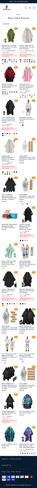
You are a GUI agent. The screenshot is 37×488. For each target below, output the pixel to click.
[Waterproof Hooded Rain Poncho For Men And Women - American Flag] (16, 62)
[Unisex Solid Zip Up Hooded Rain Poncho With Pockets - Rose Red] (25, 62)
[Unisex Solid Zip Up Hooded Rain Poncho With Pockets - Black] (20, 60)
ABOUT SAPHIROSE (12, 459)
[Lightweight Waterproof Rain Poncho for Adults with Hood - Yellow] (12, 172)
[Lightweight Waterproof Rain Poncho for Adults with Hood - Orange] (3, 174)
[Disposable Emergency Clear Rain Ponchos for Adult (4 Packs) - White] (20, 204)
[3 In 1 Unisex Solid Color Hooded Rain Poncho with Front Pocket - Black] (3, 133)
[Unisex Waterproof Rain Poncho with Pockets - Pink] (16, 303)
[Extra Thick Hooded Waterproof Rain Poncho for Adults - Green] (3, 268)
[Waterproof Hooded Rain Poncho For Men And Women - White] (7, 60)
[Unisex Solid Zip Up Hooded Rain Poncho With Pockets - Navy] (29, 60)
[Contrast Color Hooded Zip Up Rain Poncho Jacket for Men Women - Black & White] (22, 95)
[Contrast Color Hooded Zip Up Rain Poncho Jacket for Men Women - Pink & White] (20, 95)
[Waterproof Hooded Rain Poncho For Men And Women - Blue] (7, 62)
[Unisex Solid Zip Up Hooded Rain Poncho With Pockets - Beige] (22, 60)
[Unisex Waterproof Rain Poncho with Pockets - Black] (3, 303)
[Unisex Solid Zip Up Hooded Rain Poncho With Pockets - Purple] (32, 62)
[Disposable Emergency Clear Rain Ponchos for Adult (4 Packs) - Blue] (22, 204)
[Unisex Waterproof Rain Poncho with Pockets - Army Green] (14, 303)
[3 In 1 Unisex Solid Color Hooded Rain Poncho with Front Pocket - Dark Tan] (14, 133)
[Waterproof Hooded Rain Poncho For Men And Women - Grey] (14, 60)
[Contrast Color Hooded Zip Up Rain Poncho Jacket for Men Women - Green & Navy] (29, 95)
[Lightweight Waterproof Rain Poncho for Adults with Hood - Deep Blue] (7, 172)
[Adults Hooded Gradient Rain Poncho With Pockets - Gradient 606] (12, 92)
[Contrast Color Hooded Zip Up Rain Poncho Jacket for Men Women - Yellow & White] (29, 97)
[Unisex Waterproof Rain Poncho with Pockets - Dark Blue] (7, 303)
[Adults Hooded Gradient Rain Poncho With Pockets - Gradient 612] (5, 94)
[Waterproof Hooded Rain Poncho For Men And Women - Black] (5, 60)
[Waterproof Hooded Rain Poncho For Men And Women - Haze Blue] (5, 62)
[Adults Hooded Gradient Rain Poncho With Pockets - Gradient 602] (5, 92)
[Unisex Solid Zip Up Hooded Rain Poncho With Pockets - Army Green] (27, 60)
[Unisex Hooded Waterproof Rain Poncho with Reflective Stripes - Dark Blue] (22, 240)
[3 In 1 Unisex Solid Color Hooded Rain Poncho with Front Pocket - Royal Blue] (7, 133)
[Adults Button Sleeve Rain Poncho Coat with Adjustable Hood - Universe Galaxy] (22, 453)
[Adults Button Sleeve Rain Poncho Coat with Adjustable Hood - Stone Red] (32, 453)
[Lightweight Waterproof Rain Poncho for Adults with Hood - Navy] (16, 172)
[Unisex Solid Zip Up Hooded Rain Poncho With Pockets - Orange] (32, 60)
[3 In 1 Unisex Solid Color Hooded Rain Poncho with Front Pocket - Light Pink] (5, 135)
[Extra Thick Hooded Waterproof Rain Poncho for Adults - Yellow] (5, 268)
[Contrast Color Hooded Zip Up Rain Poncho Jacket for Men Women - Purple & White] (25, 95)
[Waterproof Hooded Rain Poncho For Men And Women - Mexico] (3, 63)
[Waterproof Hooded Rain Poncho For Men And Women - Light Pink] (16, 60)
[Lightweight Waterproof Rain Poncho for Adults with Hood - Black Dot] (7, 174)
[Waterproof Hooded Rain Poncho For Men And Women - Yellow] (3, 62)
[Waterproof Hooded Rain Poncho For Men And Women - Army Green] (3, 60)
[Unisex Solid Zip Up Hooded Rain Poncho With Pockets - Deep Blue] (25, 60)
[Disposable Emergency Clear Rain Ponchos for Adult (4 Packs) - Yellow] (25, 204)
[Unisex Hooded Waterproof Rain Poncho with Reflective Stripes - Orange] (25, 240)
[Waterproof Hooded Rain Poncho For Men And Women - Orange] (12, 60)
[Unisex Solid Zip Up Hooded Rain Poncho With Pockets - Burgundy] (34, 62)
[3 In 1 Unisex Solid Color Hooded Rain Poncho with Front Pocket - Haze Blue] (3, 135)
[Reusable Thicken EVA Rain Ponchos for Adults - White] (20, 125)
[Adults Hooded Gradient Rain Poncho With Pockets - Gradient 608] (16, 92)
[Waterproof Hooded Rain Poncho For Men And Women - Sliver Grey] (12, 62)
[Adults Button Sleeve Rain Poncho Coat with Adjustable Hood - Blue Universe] (20, 453)
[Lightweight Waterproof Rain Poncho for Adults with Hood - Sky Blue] (14, 172)
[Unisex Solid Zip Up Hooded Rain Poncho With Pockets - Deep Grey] (29, 62)
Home (18, 14)
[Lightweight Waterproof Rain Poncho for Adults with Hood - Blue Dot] (9, 174)
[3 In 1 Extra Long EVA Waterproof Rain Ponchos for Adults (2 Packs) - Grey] (5, 363)
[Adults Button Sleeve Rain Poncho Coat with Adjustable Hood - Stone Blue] (29, 453)
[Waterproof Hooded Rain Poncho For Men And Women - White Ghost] (9, 62)
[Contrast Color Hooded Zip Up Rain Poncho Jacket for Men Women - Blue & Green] (32, 97)
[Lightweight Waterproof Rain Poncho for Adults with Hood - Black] (3, 172)
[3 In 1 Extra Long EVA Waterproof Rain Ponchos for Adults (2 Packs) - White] (3, 363)
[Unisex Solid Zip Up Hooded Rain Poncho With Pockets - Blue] (20, 62)
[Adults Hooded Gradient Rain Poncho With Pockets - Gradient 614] (7, 94)
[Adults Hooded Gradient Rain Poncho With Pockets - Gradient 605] (9, 92)
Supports (6, 465)
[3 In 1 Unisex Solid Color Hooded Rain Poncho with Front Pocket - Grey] (9, 133)
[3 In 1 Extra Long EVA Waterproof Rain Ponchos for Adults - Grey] (22, 361)
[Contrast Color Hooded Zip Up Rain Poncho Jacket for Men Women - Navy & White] (20, 97)
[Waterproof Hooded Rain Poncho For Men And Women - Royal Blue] (9, 60)
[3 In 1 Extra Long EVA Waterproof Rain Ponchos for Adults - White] (20, 361)
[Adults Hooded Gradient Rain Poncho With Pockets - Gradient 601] (3, 92)
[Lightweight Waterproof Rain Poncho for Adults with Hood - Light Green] (9, 172)
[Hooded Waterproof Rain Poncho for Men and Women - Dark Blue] (22, 303)
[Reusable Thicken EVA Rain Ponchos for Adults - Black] (22, 125)
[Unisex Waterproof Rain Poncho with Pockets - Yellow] (5, 305)
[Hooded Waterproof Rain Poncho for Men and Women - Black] (20, 303)
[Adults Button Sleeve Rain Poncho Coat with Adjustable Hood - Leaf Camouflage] (34, 453)
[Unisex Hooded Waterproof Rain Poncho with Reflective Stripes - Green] (27, 240)
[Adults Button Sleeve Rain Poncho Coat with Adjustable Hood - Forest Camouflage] (25, 453)
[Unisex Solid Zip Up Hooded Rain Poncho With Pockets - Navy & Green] (27, 62)
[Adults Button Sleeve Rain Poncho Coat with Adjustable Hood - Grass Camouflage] (27, 453)
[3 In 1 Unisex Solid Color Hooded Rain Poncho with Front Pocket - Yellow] (12, 133)
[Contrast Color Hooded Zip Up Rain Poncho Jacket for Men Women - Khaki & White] (32, 95)
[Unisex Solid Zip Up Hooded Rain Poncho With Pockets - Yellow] (22, 62)
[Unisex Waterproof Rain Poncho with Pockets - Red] (3, 305)
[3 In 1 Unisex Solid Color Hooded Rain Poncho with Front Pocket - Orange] (5, 133)
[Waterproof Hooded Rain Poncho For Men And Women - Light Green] (14, 62)
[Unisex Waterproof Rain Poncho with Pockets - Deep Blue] (9, 303)
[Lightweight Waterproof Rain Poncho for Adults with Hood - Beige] (5, 172)
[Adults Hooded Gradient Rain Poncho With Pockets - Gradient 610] (3, 94)
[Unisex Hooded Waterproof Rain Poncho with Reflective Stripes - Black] (20, 240)
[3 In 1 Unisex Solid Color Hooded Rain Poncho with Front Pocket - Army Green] (16, 133)
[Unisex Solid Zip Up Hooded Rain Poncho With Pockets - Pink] (34, 60)
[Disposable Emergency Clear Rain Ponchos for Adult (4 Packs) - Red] (27, 204)
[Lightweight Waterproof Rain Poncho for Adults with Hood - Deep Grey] (5, 174)
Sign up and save (11, 472)
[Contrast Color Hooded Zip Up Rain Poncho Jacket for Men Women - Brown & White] (22, 97)
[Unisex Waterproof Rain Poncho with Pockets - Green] (12, 303)
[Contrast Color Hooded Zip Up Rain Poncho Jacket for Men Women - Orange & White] (27, 97)
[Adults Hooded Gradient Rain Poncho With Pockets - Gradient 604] (7, 92)
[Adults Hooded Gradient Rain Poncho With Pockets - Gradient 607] (14, 92)
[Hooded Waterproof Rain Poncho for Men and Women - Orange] (25, 303)
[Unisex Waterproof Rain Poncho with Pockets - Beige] (5, 303)
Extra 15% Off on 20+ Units (8, 55)
